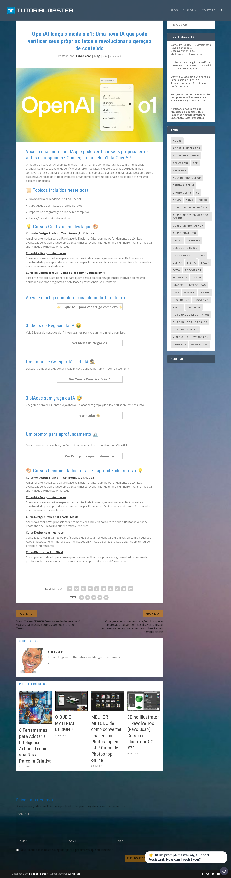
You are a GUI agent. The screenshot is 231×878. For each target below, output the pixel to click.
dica (202, 255)
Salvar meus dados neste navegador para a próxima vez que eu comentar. (66, 850)
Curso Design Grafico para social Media (52, 517)
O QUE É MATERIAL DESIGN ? (65, 723)
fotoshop (180, 277)
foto (176, 270)
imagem (178, 285)
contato (209, 10)
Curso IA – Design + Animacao (46, 253)
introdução (197, 285)
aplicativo (180, 163)
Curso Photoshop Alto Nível (44, 552)
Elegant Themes (38, 873)
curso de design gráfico (190, 207)
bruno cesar (182, 192)
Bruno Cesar (83, 56)
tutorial (194, 307)
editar (177, 262)
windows (179, 344)
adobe (177, 140)
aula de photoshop (187, 177)
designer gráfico (185, 247)
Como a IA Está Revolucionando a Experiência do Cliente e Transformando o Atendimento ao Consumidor (190, 81)
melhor (189, 292)
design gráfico (183, 255)
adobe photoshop (186, 155)
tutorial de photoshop (190, 322)
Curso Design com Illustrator (45, 532)
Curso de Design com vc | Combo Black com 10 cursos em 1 (65, 273)
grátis (196, 277)
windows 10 (199, 344)
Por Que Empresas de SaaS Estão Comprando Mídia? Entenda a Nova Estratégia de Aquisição (190, 97)
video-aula (181, 337)
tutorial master (185, 329)
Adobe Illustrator (186, 148)
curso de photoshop (188, 225)
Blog (174, 10)
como (177, 200)
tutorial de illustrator (191, 314)
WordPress (74, 873)
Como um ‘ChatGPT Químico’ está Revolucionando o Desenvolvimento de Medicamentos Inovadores (191, 49)
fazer (205, 262)
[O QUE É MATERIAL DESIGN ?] (71, 701)
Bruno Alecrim (183, 185)
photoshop (181, 299)
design (177, 240)
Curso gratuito (184, 233)
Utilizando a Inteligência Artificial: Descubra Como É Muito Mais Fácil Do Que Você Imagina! (191, 65)
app (195, 163)
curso (202, 200)
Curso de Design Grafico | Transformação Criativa (60, 233)
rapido (177, 307)
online (205, 292)
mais (176, 292)
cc (197, 192)
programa (201, 299)
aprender (179, 170)
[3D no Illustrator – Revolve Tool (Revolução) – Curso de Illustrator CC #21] (143, 701)
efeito (191, 262)
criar (189, 200)
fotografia (193, 270)
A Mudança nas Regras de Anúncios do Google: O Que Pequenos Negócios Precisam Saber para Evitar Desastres (188, 113)
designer (193, 240)
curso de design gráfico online (190, 216)
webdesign (201, 337)
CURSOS (188, 10)
